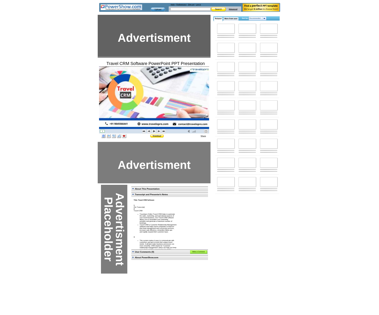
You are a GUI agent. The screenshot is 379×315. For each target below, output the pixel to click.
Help (173, 5)
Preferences (181, 5)
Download (157, 136)
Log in (198, 5)
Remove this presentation (103, 136)
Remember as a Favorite (124, 136)
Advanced (233, 9)
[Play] (154, 131)
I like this (119, 136)
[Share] (198, 135)
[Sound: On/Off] (189, 131)
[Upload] (158, 9)
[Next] (158, 131)
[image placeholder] (226, 29)
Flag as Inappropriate (109, 136)
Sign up (191, 5)
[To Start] (144, 131)
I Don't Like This (114, 136)
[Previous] (149, 131)
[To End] (163, 131)
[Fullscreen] (206, 131)
